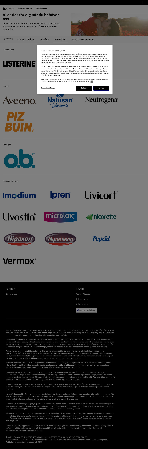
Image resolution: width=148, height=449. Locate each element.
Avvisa (101, 88)
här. (92, 81)
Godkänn (84, 88)
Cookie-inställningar (48, 88)
